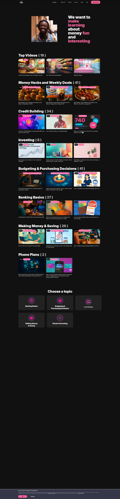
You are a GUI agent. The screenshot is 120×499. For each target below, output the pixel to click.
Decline (33, 496)
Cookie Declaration (51, 493)
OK (22, 496)
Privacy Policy (81, 493)
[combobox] (55, 2)
